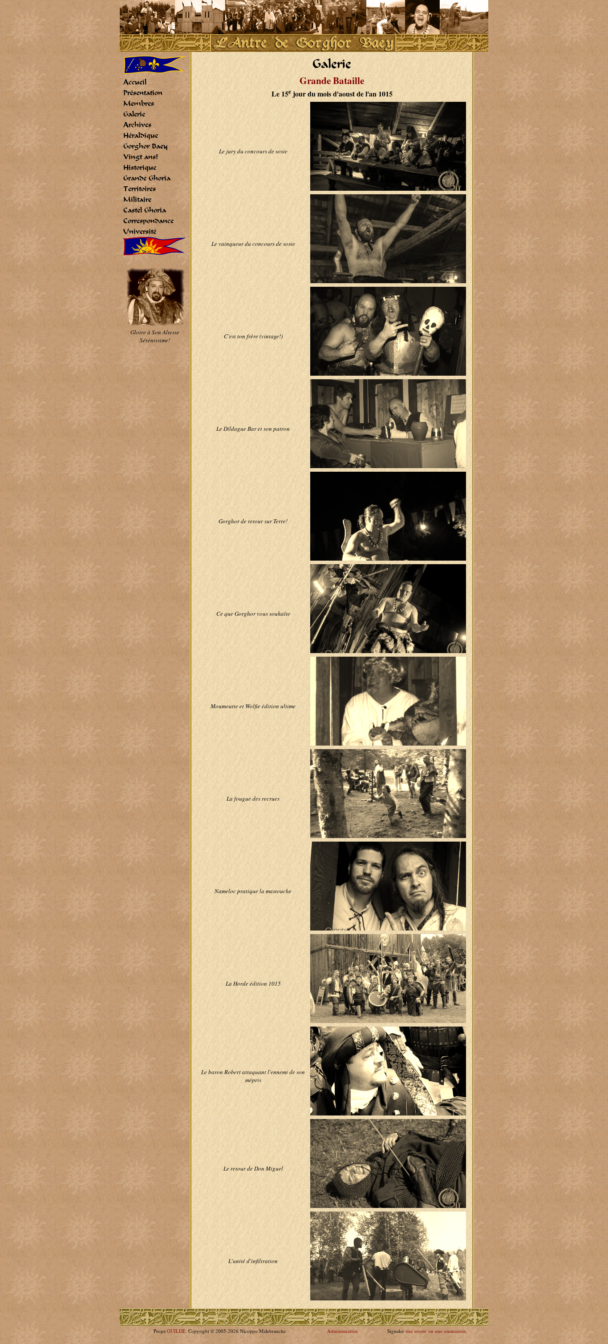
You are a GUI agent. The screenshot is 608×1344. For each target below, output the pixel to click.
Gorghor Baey (145, 146)
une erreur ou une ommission (435, 1331)
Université (139, 232)
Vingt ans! (140, 157)
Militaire (137, 200)
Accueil (134, 82)
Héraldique (140, 136)
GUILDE (176, 1331)
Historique (139, 168)
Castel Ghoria (144, 210)
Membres (138, 104)
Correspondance (148, 221)
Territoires (139, 189)
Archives (137, 125)
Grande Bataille (332, 80)
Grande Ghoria (146, 178)
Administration (342, 1331)
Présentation (142, 93)
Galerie (134, 114)
